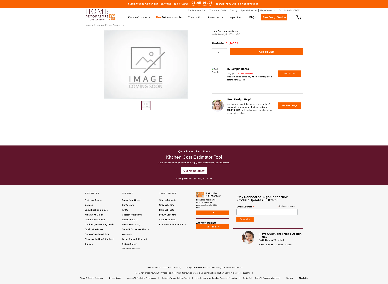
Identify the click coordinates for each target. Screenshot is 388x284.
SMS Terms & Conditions (131, 248)
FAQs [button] (252, 17)
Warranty (127, 234)
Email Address (265, 207)
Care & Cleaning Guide (97, 234)
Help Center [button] (266, 10)
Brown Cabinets (167, 214)
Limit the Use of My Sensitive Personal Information (216, 278)
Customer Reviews (132, 214)
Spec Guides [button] (247, 10)
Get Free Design (289, 105)
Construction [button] (195, 17)
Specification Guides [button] (96, 210)
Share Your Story (131, 224)
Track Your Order (131, 200)
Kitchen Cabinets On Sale (172, 224)
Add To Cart (266, 51)
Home (88, 25)
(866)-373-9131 (204, 178)
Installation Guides (95, 219)
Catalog (89, 205)
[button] (299, 17)
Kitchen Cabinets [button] (137, 17)
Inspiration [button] (235, 17)
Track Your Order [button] (218, 10)
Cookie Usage (115, 278)
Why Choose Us (130, 219)
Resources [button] (214, 17)
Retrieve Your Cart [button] (197, 10)
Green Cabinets (167, 219)
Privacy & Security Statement (91, 278)
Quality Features (94, 229)
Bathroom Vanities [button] (169, 17)
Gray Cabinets (166, 205)
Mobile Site (303, 278)
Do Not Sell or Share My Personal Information (261, 278)
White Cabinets (167, 200)
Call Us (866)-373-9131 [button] (290, 10)
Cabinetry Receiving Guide (99, 224)
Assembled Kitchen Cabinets (107, 25)
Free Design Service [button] (274, 17)
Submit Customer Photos (135, 229)
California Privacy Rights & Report (176, 278)
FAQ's (125, 210)
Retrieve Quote (93, 200)
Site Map (289, 278)
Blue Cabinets (166, 210)
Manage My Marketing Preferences (141, 278)
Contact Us (128, 205)
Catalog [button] (233, 10)
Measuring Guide (94, 214)
